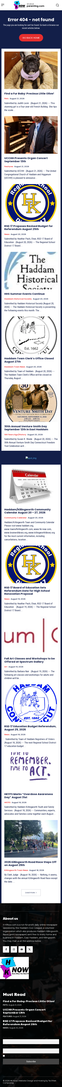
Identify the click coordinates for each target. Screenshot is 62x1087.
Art (5, 667)
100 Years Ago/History (15, 434)
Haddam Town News (14, 367)
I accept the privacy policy (18, 1056)
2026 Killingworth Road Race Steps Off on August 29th (30, 863)
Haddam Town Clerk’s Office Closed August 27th (29, 360)
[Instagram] (14, 949)
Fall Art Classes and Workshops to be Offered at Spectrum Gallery (29, 660)
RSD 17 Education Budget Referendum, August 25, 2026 (30, 727)
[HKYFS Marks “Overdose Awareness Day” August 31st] (31, 771)
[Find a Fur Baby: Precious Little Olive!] (31, 70)
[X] (29, 949)
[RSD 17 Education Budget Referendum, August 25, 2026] (31, 703)
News (7, 234)
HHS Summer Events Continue (24, 294)
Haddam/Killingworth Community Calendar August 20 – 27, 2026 (27, 511)
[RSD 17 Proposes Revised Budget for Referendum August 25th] (31, 203)
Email (5, 1047)
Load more (30, 892)
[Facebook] (6, 949)
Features (8, 166)
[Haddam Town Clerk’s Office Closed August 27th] (31, 335)
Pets (6, 98)
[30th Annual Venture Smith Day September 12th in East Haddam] (31, 403)
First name (8, 1037)
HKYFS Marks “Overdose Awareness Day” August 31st (28, 795)
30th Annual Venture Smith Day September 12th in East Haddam (26, 428)
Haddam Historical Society (18, 299)
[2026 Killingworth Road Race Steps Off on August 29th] (31, 839)
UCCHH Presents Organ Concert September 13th (26, 159)
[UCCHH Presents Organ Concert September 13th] (31, 135)
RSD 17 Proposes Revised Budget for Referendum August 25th (28, 227)
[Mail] (21, 949)
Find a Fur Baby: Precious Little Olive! (29, 93)
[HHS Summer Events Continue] (31, 270)
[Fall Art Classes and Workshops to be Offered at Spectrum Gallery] (31, 635)
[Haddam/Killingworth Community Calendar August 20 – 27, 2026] (31, 486)
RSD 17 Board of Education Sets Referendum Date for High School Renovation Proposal (27, 591)
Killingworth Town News (16, 870)
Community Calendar (15, 518)
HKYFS (7, 802)
